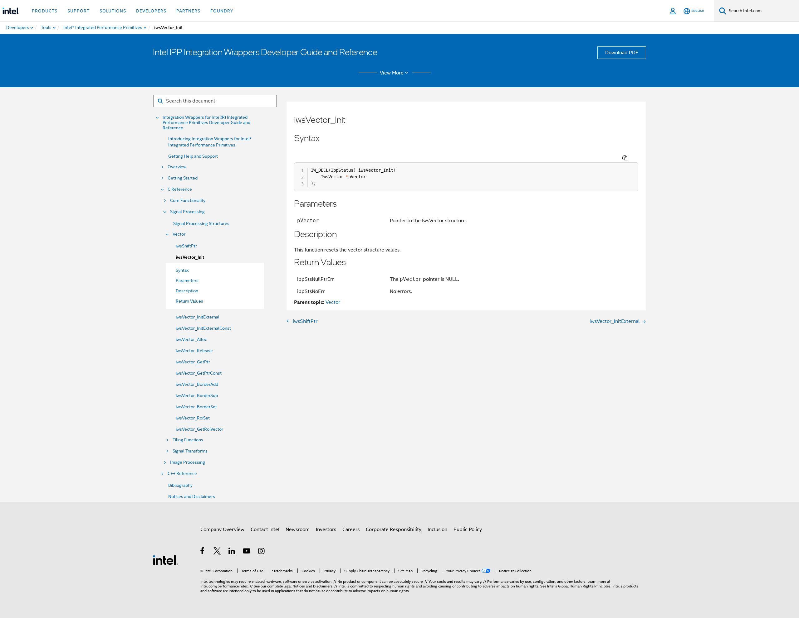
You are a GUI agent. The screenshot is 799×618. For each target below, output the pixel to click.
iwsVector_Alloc (191, 339)
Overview (177, 167)
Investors (326, 529)
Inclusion (437, 529)
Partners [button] (188, 11)
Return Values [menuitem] (189, 301)
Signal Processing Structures (201, 223)
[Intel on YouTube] (247, 552)
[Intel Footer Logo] (165, 560)
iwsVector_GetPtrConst (199, 373)
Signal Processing (187, 211)
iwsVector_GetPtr (193, 362)
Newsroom (298, 529)
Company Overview (222, 529)
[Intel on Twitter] (217, 552)
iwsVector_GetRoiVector (199, 429)
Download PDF (621, 53)
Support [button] (78, 11)
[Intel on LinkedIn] (232, 552)
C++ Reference (182, 473)
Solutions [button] (113, 11)
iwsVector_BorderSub (197, 395)
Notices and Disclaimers (191, 496)
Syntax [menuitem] (182, 270)
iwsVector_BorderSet (196, 407)
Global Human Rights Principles (584, 586)
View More (392, 73)
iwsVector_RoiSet (193, 418)
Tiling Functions (188, 440)
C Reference (180, 189)
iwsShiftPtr (186, 246)
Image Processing (187, 462)
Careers (351, 529)
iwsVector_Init (190, 257)
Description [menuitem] (187, 291)
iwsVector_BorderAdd (197, 384)
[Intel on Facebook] (203, 552)
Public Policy (467, 529)
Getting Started (183, 178)
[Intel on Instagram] (262, 552)
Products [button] (44, 11)
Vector (179, 234)
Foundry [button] (221, 11)
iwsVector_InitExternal (197, 317)
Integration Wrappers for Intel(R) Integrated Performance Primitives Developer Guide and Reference (206, 123)
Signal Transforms (190, 451)
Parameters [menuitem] (187, 280)
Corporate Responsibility (393, 529)
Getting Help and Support (193, 156)
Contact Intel (265, 529)
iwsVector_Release (194, 350)
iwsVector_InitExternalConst (203, 328)
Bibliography (180, 485)
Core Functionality (187, 200)
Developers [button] (151, 11)
